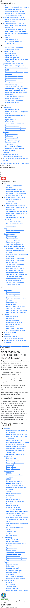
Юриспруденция (10, 21)
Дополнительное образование (13, 64)
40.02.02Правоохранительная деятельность (13, 493)
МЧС (4, 5)
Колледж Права (11, 467)
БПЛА (4, 45)
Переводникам (10, 122)
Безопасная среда (12, 588)
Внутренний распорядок (13, 140)
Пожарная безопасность (13, 9)
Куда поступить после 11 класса (15, 128)
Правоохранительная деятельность (14, 17)
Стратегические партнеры (15, 455)
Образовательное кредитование (17, 590)
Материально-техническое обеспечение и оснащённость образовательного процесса (16, 447)
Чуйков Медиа (11, 586)
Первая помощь (10, 80)
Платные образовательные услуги (17, 443)
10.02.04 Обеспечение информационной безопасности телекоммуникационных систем (17, 517)
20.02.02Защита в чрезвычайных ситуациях (14, 475)
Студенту (5, 132)
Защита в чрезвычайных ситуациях (16, 7)
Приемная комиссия (12, 110)
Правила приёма (10, 120)
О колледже (7, 428)
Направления (8, 457)
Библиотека (9, 136)
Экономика (6, 37)
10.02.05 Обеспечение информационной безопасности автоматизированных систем (17, 511)
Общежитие (9, 144)
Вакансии (9, 582)
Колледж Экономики (13, 469)
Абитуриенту (7, 108)
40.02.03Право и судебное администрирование (13, 505)
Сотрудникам (10, 584)
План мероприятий (11, 138)
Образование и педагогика (14, 76)
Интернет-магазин (11, 134)
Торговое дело (10, 43)
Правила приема (11, 548)
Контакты (6, 152)
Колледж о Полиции (12, 461)
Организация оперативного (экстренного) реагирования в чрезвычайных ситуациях (15, 13)
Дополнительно (9, 580)
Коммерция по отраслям (13, 41)
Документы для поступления (14, 124)
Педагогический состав (14, 440)
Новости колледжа (9, 150)
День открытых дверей (13, 554)
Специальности (9, 471)
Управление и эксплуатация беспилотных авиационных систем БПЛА (16, 68)
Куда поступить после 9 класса (15, 130)
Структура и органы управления (16, 434)
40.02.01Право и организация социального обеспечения (15, 499)
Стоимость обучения (12, 126)
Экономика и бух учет (12, 39)
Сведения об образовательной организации (14, 163)
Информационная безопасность (13, 23)
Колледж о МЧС (11, 459)
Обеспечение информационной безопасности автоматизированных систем (17, 33)
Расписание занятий (12, 142)
